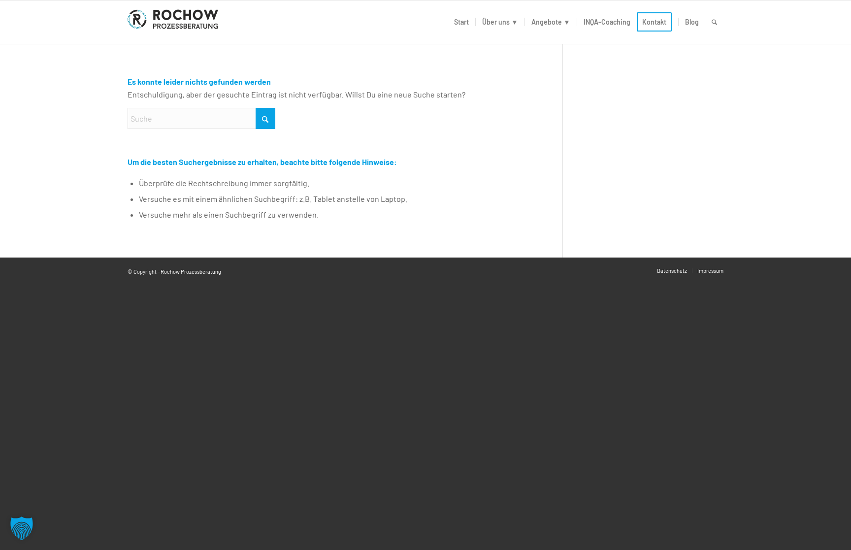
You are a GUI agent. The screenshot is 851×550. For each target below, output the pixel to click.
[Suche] (714, 22)
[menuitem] (461, 22)
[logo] (175, 22)
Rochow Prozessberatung (191, 271)
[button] (21, 528)
